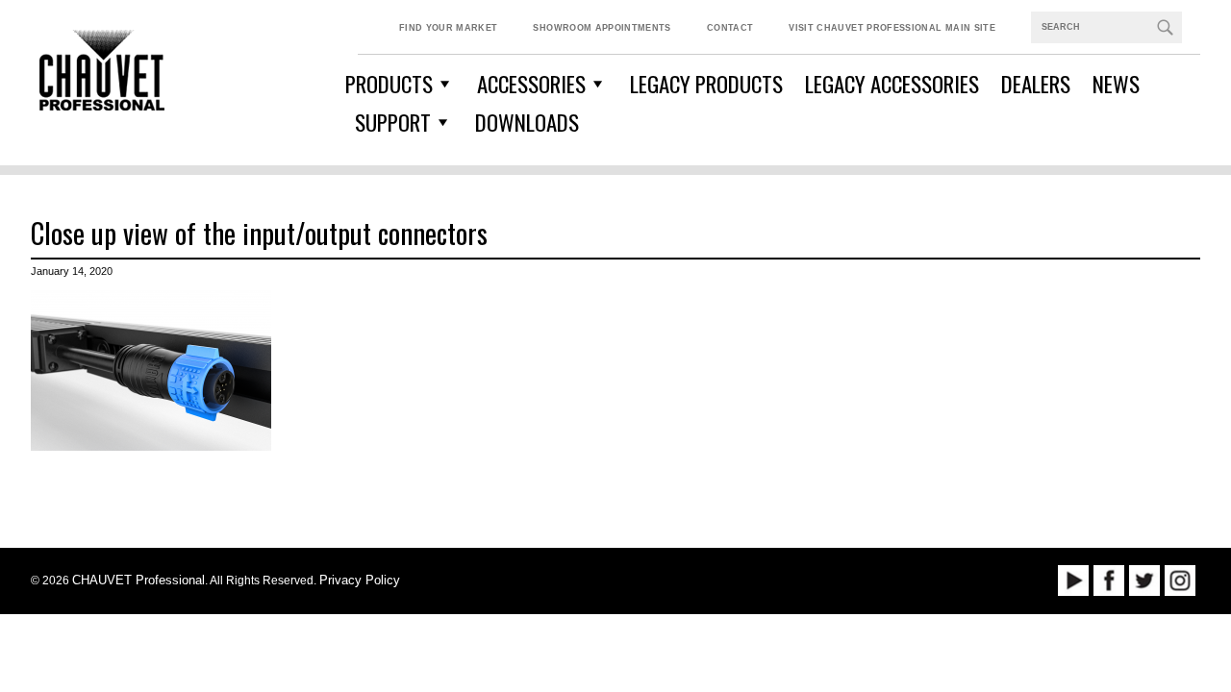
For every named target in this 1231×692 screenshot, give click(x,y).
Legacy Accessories (892, 83)
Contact (730, 28)
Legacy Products (706, 83)
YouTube (1073, 580)
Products (389, 83)
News (1116, 83)
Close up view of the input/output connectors (259, 232)
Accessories (531, 83)
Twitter (1144, 580)
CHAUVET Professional (138, 580)
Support (393, 122)
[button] (1164, 26)
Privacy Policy (359, 580)
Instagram (1180, 580)
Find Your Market (448, 28)
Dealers (1035, 83)
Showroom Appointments (601, 28)
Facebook (1108, 580)
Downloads (527, 122)
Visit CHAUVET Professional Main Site (892, 28)
